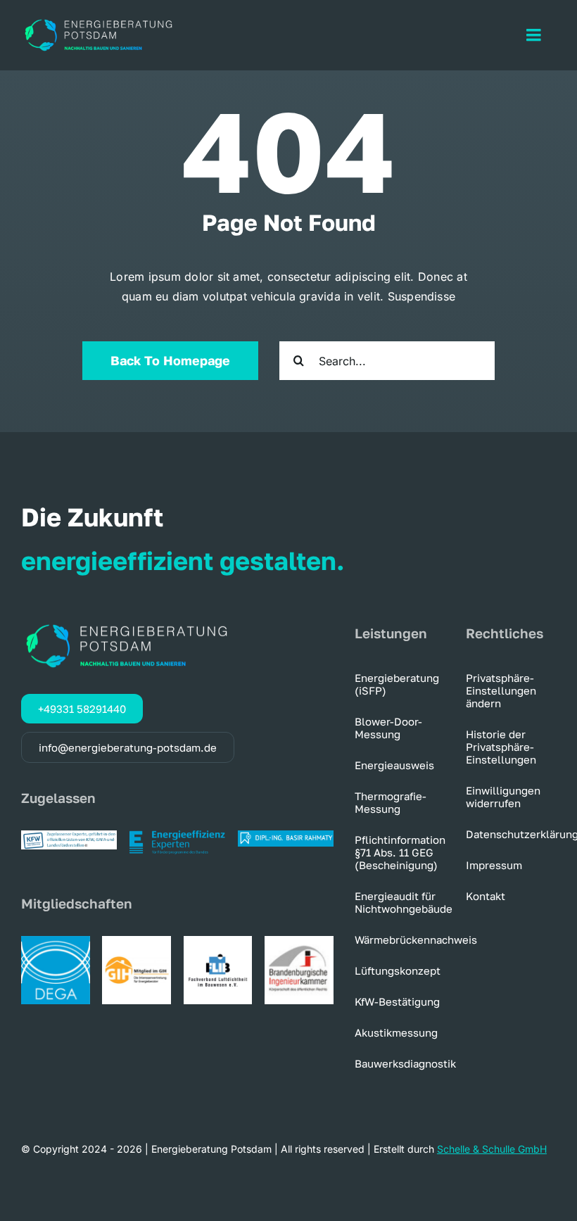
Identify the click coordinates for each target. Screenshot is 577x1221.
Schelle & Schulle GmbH (492, 1149)
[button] (511, 690)
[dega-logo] (55, 942)
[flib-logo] (218, 942)
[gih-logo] (136, 942)
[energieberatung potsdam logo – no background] (98, 21)
